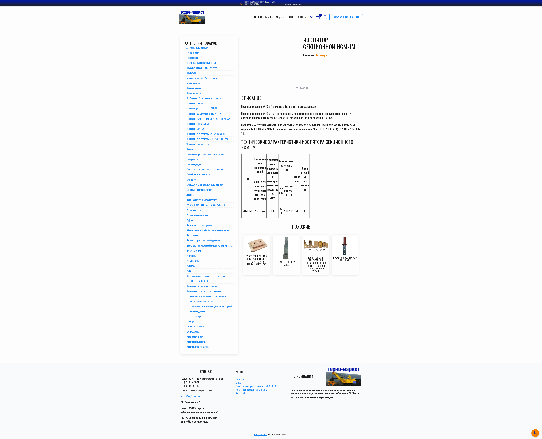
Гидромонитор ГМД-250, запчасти (201, 78)
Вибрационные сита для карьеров (201, 68)
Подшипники (192, 235)
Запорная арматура (195, 103)
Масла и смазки (193, 210)
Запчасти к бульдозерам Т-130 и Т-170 (204, 113)
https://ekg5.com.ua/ (190, 396)
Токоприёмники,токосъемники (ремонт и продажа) (209, 306)
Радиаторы (191, 255)
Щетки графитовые (195, 326)
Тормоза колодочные (195, 311)
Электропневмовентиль (196, 341)
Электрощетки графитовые (198, 346)
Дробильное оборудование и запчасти (203, 98)
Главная (258, 17)
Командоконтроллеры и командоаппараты (205, 154)
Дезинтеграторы (193, 93)
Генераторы (191, 73)
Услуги (279, 17)
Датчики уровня (193, 88)
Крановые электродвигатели (199, 189)
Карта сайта (242, 393)
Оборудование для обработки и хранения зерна (207, 230)
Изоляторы (321, 55)
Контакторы (191, 179)
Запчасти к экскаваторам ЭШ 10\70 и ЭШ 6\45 (207, 139)
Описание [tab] (302, 87)
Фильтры (190, 321)
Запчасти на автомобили (197, 144)
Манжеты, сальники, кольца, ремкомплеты (205, 205)
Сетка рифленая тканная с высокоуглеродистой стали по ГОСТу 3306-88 (208, 278)
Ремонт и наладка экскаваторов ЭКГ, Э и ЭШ (257, 386)
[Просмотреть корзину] (318, 17)
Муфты (189, 220)
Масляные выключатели (197, 215)
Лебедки (190, 194)
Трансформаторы (194, 316)
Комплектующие (193, 164)
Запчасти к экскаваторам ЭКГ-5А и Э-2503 (205, 134)
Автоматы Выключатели (197, 47)
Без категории (192, 52)
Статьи (290, 17)
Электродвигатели (194, 336)
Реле (188, 271)
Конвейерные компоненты (198, 174)
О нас (238, 382)
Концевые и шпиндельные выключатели (204, 184)
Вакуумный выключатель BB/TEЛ (201, 62)
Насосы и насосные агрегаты (199, 225)
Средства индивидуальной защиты (202, 286)
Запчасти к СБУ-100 (195, 128)
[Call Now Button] (535, 433)
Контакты (301, 17)
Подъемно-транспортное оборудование (203, 240)
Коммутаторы (192, 159)
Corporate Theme (260, 434)
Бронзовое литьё (193, 57)
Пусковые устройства (195, 250)
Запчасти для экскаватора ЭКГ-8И (201, 108)
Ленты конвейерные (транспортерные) (203, 200)
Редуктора (191, 266)
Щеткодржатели (193, 331)
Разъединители (193, 260)
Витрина (240, 379)
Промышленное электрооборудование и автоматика (209, 245)
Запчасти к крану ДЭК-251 (198, 123)
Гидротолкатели (193, 83)
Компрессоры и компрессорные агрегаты (204, 169)
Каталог (269, 17)
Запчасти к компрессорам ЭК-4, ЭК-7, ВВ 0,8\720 (208, 118)
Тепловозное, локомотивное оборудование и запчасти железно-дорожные (206, 298)
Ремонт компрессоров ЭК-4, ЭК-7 (251, 389)
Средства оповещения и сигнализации (203, 291)
